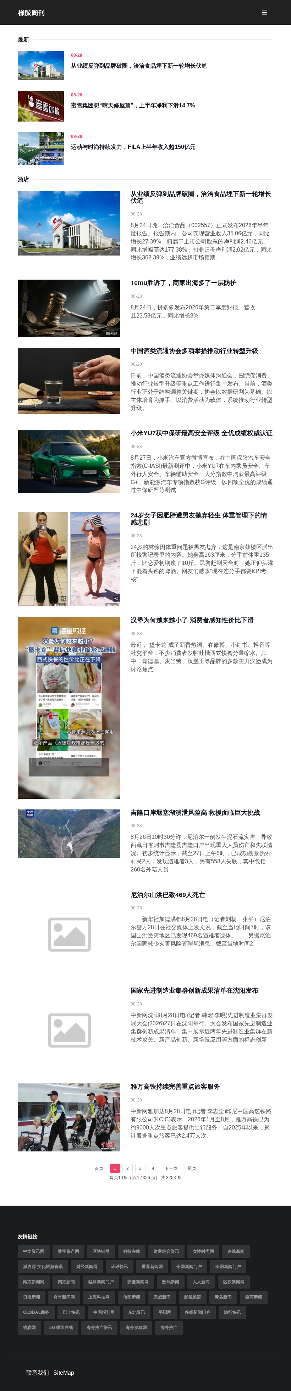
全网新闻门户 (189, 1266)
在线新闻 (236, 1251)
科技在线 (131, 1251)
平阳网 (165, 1312)
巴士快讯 (71, 1312)
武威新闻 (162, 1297)
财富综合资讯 (166, 1251)
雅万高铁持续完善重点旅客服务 (175, 1086)
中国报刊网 (104, 1312)
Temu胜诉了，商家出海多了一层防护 (184, 282)
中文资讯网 (33, 1251)
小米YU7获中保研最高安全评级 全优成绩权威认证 (202, 433)
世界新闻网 (152, 1266)
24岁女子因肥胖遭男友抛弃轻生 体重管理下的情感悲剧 (199, 519)
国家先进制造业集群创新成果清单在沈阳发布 (194, 990)
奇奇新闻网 (64, 1297)
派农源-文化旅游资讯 (43, 1266)
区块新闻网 (234, 1281)
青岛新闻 (223, 1297)
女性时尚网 (203, 1251)
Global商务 (36, 1312)
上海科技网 (99, 1297)
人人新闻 (201, 1281)
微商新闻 (253, 1297)
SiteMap (63, 1373)
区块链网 (101, 1251)
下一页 (171, 1168)
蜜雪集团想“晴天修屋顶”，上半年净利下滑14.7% (133, 105)
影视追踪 (192, 1297)
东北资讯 (136, 1312)
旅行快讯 (232, 1312)
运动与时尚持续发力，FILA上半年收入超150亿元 (133, 147)
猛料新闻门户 (101, 1281)
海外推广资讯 (99, 1327)
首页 (99, 1168)
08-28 (76, 55)
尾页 (192, 1168)
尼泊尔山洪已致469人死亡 (168, 894)
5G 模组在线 (61, 1327)
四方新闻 (66, 1281)
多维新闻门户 (197, 1312)
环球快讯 (119, 1266)
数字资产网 (68, 1251)
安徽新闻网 (138, 1281)
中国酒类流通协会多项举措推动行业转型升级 (194, 350)
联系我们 (37, 1373)
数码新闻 (170, 1281)
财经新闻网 (87, 1266)
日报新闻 (31, 1297)
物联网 (29, 1327)
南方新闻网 (33, 1281)
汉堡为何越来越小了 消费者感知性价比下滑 (192, 620)
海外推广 (168, 1327)
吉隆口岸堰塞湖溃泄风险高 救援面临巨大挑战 (195, 812)
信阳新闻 (131, 1297)
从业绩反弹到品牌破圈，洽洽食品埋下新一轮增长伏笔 (139, 66)
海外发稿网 (136, 1327)
